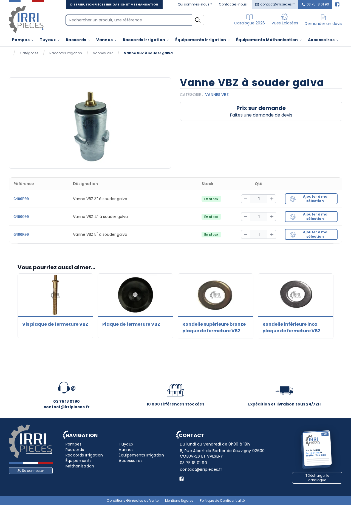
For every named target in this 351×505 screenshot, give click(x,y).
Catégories (29, 53)
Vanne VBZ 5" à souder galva (100, 234)
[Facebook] (337, 4)
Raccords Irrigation (144, 39)
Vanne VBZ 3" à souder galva (100, 199)
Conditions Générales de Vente (132, 500)
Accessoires (321, 39)
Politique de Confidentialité (222, 500)
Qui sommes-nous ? (195, 4)
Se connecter (33, 470)
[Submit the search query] (198, 20)
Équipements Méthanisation (267, 39)
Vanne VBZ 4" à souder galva (100, 216)
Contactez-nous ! (233, 4)
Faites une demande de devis (261, 115)
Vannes (104, 39)
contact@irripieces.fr (277, 4)
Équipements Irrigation (200, 39)
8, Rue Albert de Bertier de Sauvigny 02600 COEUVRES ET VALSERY (222, 453)
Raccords (76, 39)
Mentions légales (179, 500)
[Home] (26, 19)
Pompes (21, 39)
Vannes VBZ (103, 53)
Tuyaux (48, 39)
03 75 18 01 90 (318, 4)
